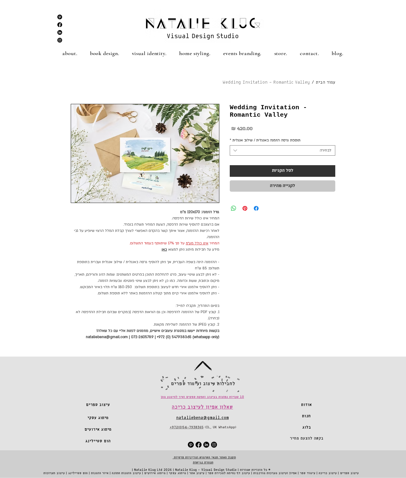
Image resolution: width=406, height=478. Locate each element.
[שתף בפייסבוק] (256, 208)
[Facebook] (59, 24)
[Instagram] (59, 40)
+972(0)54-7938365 (187, 427)
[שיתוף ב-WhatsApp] (233, 208)
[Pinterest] (59, 17)
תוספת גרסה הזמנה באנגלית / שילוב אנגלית (265, 140)
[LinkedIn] (59, 32)
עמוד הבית (325, 82)
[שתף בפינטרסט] (244, 208)
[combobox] (282, 150)
